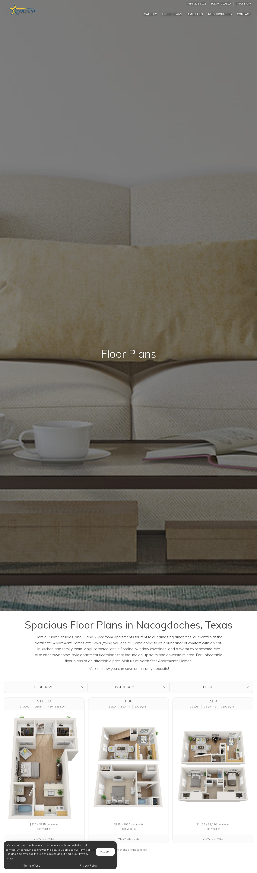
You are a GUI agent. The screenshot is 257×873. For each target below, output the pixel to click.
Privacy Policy (88, 865)
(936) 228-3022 (196, 3)
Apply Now (243, 3)
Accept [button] (105, 851)
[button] (46, 687)
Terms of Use (32, 865)
